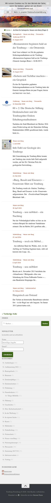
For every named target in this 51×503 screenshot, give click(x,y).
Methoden (8, 426)
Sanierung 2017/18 (19, 37)
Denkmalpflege (10, 379)
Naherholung (17, 173)
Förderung (16, 101)
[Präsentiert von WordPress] (18, 495)
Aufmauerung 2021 (12, 367)
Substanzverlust (31, 288)
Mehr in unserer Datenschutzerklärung (30, 12)
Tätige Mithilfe (13, 395)
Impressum (8, 471)
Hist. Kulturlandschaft (13, 409)
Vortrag (7, 459)
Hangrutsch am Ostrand (25, 295)
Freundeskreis (10, 392)
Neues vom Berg (28, 34)
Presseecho (39, 34)
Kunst (7, 421)
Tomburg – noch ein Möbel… (28, 241)
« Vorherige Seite (9, 313)
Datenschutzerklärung (12, 474)
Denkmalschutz (10, 383)
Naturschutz (9, 434)
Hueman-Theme (38, 495)
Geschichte (9, 404)
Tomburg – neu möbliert (25, 266)
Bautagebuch (17, 34)
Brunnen (8, 375)
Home (8, 30)
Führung (8, 400)
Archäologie (9, 363)
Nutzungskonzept (11, 442)
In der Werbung (10, 413)
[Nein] (47, 8)
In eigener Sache (11, 417)
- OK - (7, 12)
